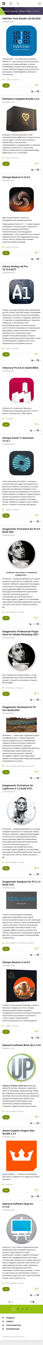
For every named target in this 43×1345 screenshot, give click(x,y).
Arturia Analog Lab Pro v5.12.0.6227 (15, 268)
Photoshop (10, 688)
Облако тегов (25, 11)
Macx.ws (14, 1337)
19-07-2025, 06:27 (8, 273)
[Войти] (10, 3)
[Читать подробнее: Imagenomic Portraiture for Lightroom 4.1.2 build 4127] (6, 868)
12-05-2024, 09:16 (8, 444)
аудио (8, 79)
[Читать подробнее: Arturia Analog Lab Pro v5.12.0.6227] (6, 354)
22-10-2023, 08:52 (8, 792)
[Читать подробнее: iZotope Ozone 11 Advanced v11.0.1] (6, 515)
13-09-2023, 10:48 (8, 966)
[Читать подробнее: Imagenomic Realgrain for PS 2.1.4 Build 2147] (6, 949)
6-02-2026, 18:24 (8, 180)
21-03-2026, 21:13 (8, 102)
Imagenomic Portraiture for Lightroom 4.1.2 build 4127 (17, 787)
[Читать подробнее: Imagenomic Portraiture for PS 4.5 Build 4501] (6, 618)
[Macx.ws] (3, 3)
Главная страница (9, 11)
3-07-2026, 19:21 (8, 22)
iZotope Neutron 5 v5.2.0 (16, 177)
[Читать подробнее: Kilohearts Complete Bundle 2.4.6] (6, 164)
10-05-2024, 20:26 (8, 638)
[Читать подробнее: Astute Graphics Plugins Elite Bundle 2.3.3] (6, 1190)
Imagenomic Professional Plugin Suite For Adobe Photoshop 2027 (20, 633)
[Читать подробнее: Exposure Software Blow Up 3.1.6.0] (6, 1117)
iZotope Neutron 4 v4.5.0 (16, 962)
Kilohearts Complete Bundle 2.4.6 (20, 98)
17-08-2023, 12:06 (8, 1137)
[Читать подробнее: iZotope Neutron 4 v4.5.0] (6, 1032)
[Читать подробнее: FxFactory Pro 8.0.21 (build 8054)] (6, 424)
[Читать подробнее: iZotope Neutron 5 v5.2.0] (6, 253)
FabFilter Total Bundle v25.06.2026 (21, 18)
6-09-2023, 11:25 (8, 1048)
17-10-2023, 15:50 (8, 888)
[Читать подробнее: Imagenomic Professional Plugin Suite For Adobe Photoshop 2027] (6, 694)
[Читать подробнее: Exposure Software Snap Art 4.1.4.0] (6, 1289)
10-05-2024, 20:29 (8, 535)
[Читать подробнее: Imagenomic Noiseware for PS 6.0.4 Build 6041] (6, 772)
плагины (15, 79)
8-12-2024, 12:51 (8, 371)
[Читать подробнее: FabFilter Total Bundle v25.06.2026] (6, 85)
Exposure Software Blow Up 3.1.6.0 (21, 1045)
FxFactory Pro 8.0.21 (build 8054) (20, 367)
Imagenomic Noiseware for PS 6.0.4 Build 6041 (19, 708)
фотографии (11, 612)
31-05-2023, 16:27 (8, 1210)
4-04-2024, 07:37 (8, 713)
